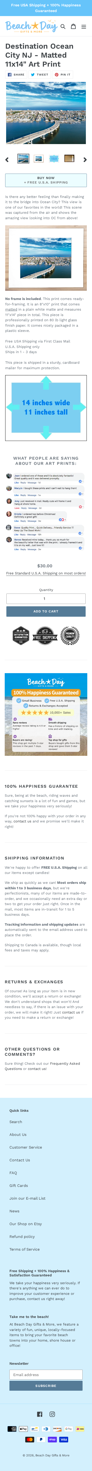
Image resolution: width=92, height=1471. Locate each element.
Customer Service (25, 1147)
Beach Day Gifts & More (52, 1455)
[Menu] (84, 26)
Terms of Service (24, 1249)
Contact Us (19, 1160)
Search (15, 1122)
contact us (22, 821)
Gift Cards (18, 1185)
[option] (23, 159)
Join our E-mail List (27, 1198)
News (14, 1211)
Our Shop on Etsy (25, 1224)
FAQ (13, 1173)
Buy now (46, 178)
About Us (17, 1134)
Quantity (46, 590)
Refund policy (22, 1236)
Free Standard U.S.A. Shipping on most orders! (46, 573)
